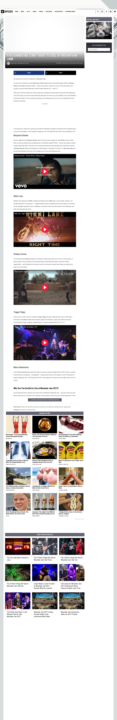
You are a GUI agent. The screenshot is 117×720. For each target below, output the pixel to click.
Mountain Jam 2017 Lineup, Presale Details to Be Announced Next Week (43, 614)
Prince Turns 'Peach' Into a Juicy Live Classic (98, 35)
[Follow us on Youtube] (115, 11)
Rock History (59, 11)
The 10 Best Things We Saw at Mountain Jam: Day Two (71, 559)
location (24, 131)
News (22, 11)
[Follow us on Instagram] (102, 11)
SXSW (30, 201)
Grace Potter (32, 86)
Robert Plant (44, 83)
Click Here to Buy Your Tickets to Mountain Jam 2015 (45, 400)
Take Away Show (68, 148)
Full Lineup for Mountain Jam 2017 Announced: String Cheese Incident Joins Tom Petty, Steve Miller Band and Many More (71, 586)
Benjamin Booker (32, 140)
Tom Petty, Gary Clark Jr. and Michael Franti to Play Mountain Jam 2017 (17, 614)
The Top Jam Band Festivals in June (17, 559)
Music (30, 409)
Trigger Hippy (42, 317)
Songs (34, 11)
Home (16, 11)
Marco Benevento (23, 372)
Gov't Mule (22, 86)
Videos (41, 11)
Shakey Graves (29, 259)
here (54, 129)
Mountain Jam (41, 79)
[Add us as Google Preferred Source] (111, 11)
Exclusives (49, 11)
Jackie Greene (37, 322)
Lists (28, 11)
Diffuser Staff (14, 63)
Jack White (61, 140)
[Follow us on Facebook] (106, 11)
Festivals (23, 409)
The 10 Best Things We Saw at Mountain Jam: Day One (17, 585)
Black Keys (36, 83)
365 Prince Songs (70, 11)
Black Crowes (27, 319)
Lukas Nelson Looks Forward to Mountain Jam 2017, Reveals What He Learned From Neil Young (44, 586)
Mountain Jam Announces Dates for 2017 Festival (70, 613)
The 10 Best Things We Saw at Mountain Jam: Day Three (44, 559)
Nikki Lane (52, 201)
